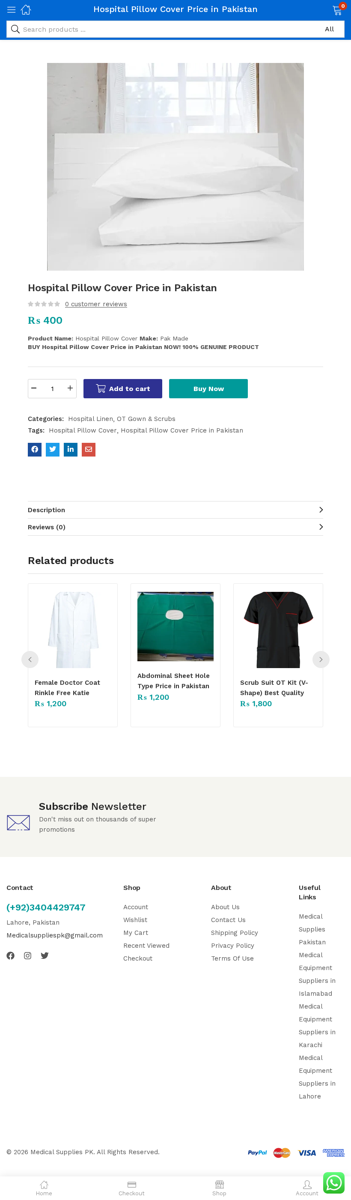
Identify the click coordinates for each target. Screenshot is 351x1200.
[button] (326, 9)
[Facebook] (10, 956)
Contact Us (228, 920)
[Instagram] (28, 956)
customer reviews (96, 304)
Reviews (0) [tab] (46, 527)
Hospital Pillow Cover (83, 430)
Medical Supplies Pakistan (312, 929)
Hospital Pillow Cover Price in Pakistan (182, 430)
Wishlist (135, 920)
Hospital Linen (90, 419)
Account (135, 907)
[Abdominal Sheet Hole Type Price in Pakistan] (175, 626)
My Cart (135, 933)
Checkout (137, 958)
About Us (225, 907)
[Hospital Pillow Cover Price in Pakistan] (35, 450)
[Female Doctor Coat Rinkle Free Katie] (73, 630)
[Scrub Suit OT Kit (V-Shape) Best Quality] (278, 630)
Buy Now (208, 389)
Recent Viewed (146, 945)
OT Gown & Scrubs (146, 419)
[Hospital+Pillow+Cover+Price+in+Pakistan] (52, 450)
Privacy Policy (232, 945)
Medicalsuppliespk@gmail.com (54, 935)
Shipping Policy (234, 933)
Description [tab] (46, 510)
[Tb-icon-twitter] (45, 956)
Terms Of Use (232, 958)
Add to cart (129, 389)
